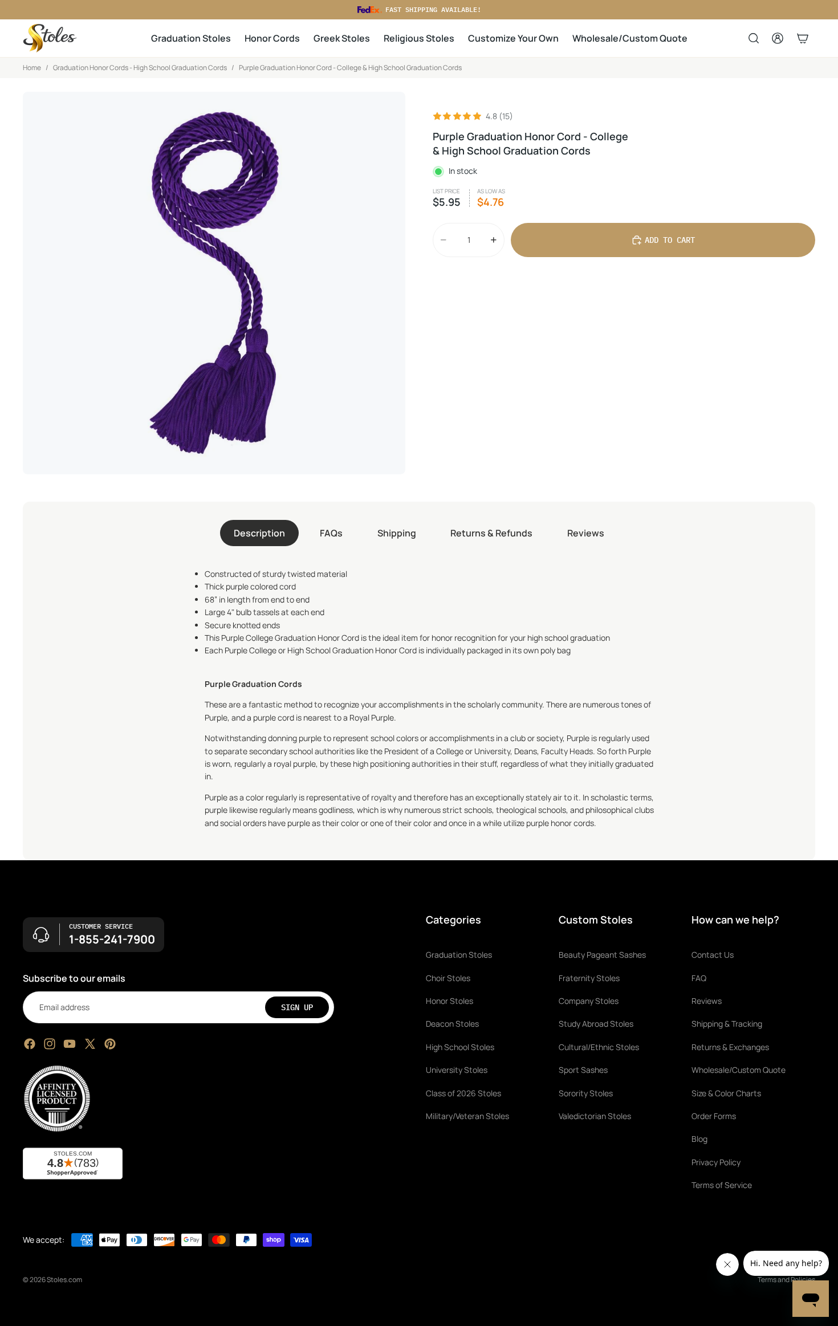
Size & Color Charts (726, 1093)
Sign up (297, 1007)
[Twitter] (90, 1044)
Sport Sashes (583, 1069)
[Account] (777, 38)
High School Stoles (460, 1047)
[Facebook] (29, 1044)
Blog (699, 1139)
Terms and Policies (786, 1279)
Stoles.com (64, 1279)
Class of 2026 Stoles (463, 1093)
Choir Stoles (448, 978)
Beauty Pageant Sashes (602, 955)
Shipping (396, 533)
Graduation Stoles (459, 955)
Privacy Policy (716, 1162)
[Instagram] (49, 1044)
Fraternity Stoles (589, 978)
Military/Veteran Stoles (467, 1116)
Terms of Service (721, 1184)
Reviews (585, 533)
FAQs (331, 533)
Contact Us (712, 955)
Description (259, 533)
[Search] (753, 38)
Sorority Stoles (586, 1093)
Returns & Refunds (491, 533)
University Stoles (456, 1069)
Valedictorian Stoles (595, 1116)
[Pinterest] (110, 1044)
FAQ (698, 978)
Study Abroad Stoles (596, 1024)
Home (32, 67)
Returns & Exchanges (730, 1047)
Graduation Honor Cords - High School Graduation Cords (140, 67)
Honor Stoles (449, 1000)
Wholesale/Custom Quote (738, 1069)
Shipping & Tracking (726, 1024)
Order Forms (713, 1116)
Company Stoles (589, 1000)
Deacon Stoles (452, 1024)
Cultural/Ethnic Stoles (599, 1047)
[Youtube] (69, 1044)
